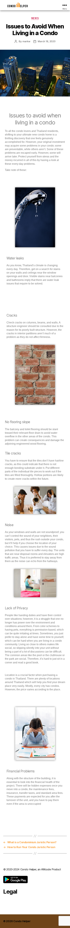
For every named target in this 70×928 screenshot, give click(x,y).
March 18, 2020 (46, 41)
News (35, 18)
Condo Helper (22, 921)
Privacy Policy (12, 900)
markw (26, 41)
